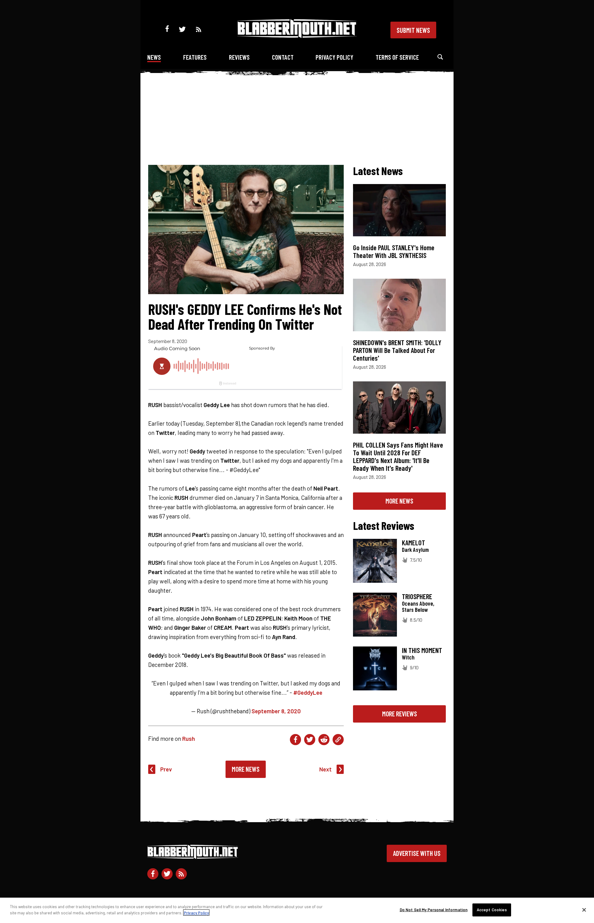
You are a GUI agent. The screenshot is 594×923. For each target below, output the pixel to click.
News (154, 57)
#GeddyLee (307, 692)
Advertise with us (417, 853)
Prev (166, 769)
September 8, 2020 (276, 711)
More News (246, 769)
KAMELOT (413, 542)
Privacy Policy (334, 57)
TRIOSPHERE (417, 596)
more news (399, 501)
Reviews (239, 57)
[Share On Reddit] (323, 739)
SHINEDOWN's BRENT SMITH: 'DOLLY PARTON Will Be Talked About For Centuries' (397, 350)
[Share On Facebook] (295, 739)
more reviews (399, 714)
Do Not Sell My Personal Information (434, 909)
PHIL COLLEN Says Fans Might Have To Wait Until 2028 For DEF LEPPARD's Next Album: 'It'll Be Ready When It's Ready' (398, 456)
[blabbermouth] (297, 35)
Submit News (413, 30)
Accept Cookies (492, 909)
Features (195, 57)
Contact (283, 57)
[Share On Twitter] (309, 739)
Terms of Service (397, 57)
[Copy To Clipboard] (338, 739)
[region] (297, 910)
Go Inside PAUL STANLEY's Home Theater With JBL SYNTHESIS (393, 251)
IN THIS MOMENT (422, 650)
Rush (188, 738)
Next (325, 769)
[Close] (584, 910)
